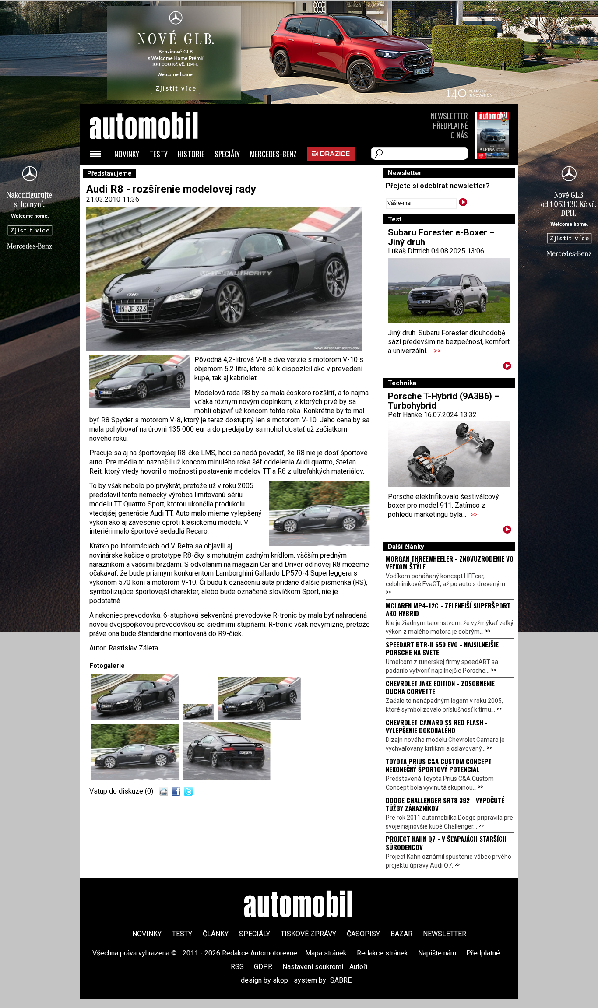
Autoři (358, 966)
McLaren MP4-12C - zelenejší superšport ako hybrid (448, 609)
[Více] (507, 367)
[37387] (137, 717)
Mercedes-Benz (273, 153)
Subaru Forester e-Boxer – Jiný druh (441, 237)
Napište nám (437, 953)
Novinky (126, 153)
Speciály (227, 153)
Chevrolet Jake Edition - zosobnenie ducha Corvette (440, 687)
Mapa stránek (326, 953)
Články (216, 934)
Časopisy (363, 934)
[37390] (137, 777)
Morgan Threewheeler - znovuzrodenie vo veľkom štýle (450, 562)
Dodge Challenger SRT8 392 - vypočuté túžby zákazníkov (445, 804)
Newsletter (449, 115)
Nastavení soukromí (312, 966)
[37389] (259, 717)
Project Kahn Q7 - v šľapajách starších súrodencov (446, 842)
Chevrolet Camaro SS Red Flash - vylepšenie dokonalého (437, 726)
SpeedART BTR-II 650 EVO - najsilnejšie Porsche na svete (442, 648)
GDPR (263, 966)
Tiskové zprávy (308, 934)
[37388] (200, 717)
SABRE (341, 980)
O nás (459, 135)
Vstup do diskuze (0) (121, 791)
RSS (237, 966)
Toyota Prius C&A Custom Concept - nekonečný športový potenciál (441, 765)
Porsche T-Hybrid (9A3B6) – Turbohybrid (444, 401)
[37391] (227, 777)
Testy (158, 153)
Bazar (401, 934)
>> (437, 351)
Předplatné (450, 125)
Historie (191, 153)
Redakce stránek (382, 953)
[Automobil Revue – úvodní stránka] (155, 175)
